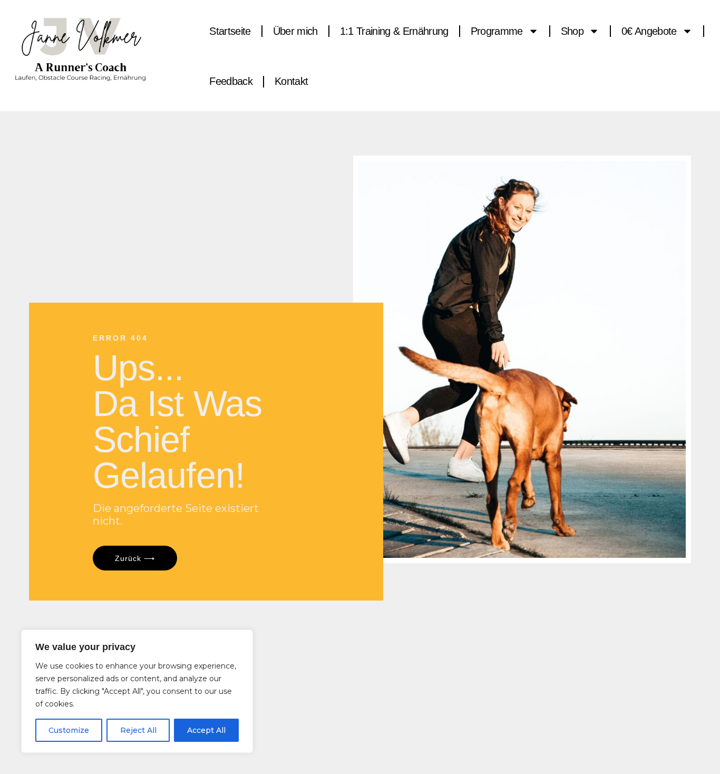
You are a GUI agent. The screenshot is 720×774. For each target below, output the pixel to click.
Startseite (229, 31)
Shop (572, 31)
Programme (497, 31)
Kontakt (291, 81)
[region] (137, 691)
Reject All (138, 730)
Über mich (295, 31)
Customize (68, 730)
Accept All (206, 730)
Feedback (230, 81)
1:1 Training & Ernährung (394, 31)
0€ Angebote (649, 31)
